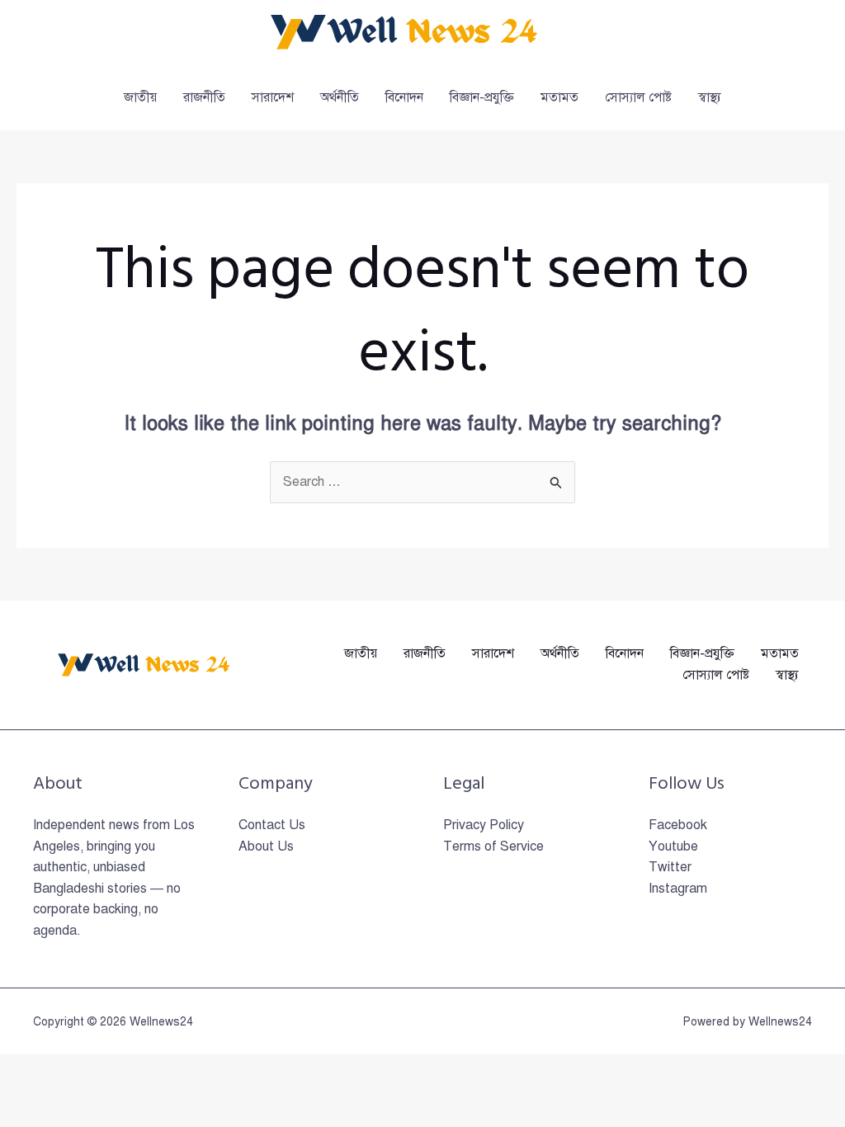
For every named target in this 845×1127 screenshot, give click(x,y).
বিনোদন (404, 97)
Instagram (678, 888)
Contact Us (271, 825)
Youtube (673, 846)
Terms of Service (493, 846)
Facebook (678, 825)
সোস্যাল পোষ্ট (638, 97)
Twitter (670, 867)
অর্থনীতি (339, 97)
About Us (266, 846)
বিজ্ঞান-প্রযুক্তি (482, 97)
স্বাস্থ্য (709, 97)
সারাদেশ (273, 97)
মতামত (559, 97)
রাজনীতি (204, 97)
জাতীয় (140, 97)
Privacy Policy (483, 825)
